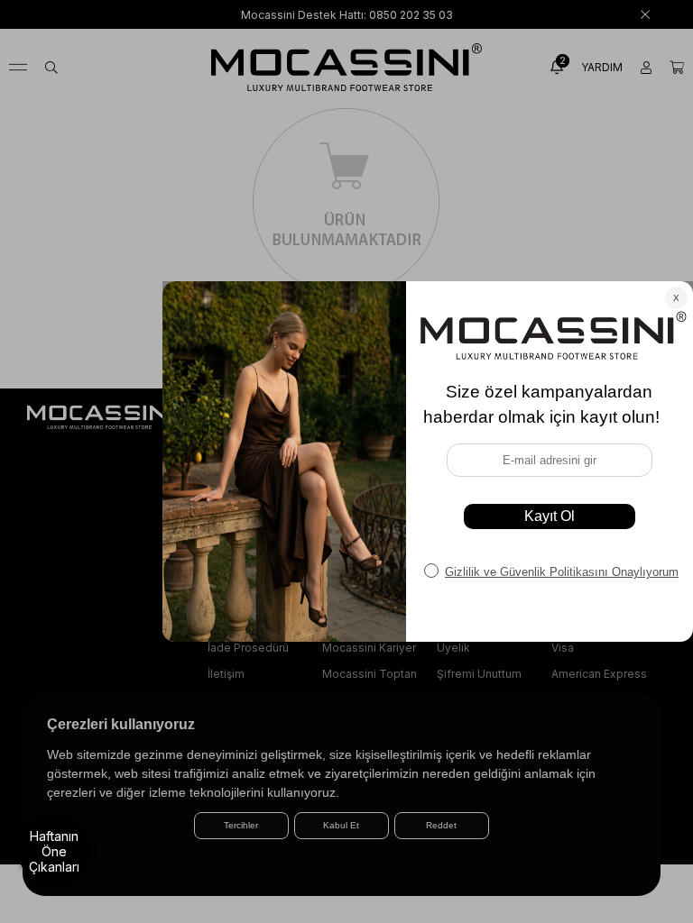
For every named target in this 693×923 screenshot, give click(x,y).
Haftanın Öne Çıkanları (54, 851)
